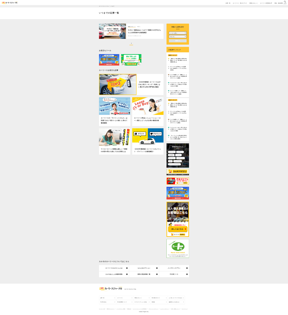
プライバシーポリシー (153, 308)
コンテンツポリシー (164, 308)
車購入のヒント (253, 3)
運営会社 (129, 308)
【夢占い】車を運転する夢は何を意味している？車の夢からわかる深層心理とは (178, 60)
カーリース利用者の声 (266, 3)
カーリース (171, 152)
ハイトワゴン (177, 161)
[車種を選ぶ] (178, 36)
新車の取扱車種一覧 (144, 274)
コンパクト (171, 158)
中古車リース (174, 274)
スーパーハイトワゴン (174, 164)
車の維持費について (122, 302)
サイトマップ (185, 308)
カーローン (180, 152)
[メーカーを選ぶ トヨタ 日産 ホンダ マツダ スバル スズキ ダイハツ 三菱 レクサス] (178, 32)
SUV (170, 161)
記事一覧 (228, 3)
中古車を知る (103, 302)
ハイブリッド (180, 158)
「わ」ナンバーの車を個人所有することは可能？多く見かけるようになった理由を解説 (178, 137)
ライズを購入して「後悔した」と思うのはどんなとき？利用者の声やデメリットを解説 (178, 76)
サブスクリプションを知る (141, 302)
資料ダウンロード (111, 308)
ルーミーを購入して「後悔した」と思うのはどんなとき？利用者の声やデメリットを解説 (178, 92)
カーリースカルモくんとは (113, 268)
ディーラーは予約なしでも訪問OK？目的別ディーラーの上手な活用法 (178, 68)
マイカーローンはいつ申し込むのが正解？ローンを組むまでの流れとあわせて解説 (178, 84)
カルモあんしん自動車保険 (113, 274)
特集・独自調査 (278, 3)
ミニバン (178, 155)
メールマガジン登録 (121, 308)
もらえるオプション (144, 268)
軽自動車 (171, 155)
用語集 (153, 302)
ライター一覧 (102, 308)
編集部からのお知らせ (174, 302)
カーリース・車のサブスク (240, 3)
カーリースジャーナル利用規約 (140, 308)
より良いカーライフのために (175, 297)
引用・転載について (175, 308)
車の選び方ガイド (156, 297)
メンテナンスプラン (174, 268)
